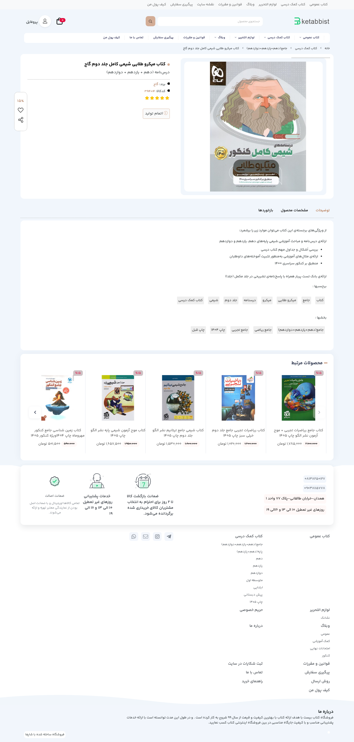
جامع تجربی (240, 330)
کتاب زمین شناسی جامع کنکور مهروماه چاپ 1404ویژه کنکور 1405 (58, 433)
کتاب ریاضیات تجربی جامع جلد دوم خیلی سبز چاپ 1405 (238, 433)
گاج (155, 84)
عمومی (325, 634)
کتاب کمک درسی (279, 37)
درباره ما (256, 626)
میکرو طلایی (287, 300)
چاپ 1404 (218, 330)
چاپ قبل (198, 330)
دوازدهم (257, 573)
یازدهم (258, 565)
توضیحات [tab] (323, 210)
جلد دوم (231, 300)
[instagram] (157, 536)
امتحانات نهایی (320, 648)
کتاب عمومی (311, 37)
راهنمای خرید (252, 681)
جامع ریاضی (263, 330)
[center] (150, 21)
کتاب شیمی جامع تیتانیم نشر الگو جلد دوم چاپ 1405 (178, 433)
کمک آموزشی (321, 641)
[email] (145, 536)
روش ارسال (320, 681)
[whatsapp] (133, 536)
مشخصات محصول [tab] (294, 210)
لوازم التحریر (246, 37)
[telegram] (168, 536)
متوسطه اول (254, 580)
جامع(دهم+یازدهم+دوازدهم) (267, 48)
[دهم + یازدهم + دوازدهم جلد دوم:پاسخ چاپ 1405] (238, 397)
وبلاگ (221, 37)
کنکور (326, 655)
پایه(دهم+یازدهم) (250, 551)
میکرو (266, 300)
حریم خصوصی (251, 610)
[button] (319, 412)
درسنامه (250, 300)
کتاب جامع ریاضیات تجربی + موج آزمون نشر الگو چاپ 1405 (298, 433)
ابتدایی (258, 587)
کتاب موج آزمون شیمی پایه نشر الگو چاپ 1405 (118, 433)
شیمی (213, 300)
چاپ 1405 (256, 602)
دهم (259, 558)
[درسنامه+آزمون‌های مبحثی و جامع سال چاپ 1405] (117, 397)
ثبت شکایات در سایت (245, 664)
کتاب (320, 300)
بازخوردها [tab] (265, 210)
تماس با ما (137, 37)
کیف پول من (111, 37)
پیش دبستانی (253, 594)
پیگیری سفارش (163, 37)
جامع (306, 300)
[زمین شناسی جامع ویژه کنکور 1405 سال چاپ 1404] (57, 397)
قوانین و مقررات (194, 37)
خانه (327, 48)
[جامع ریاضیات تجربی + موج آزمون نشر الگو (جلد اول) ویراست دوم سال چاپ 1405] (298, 397)
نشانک (325, 618)
